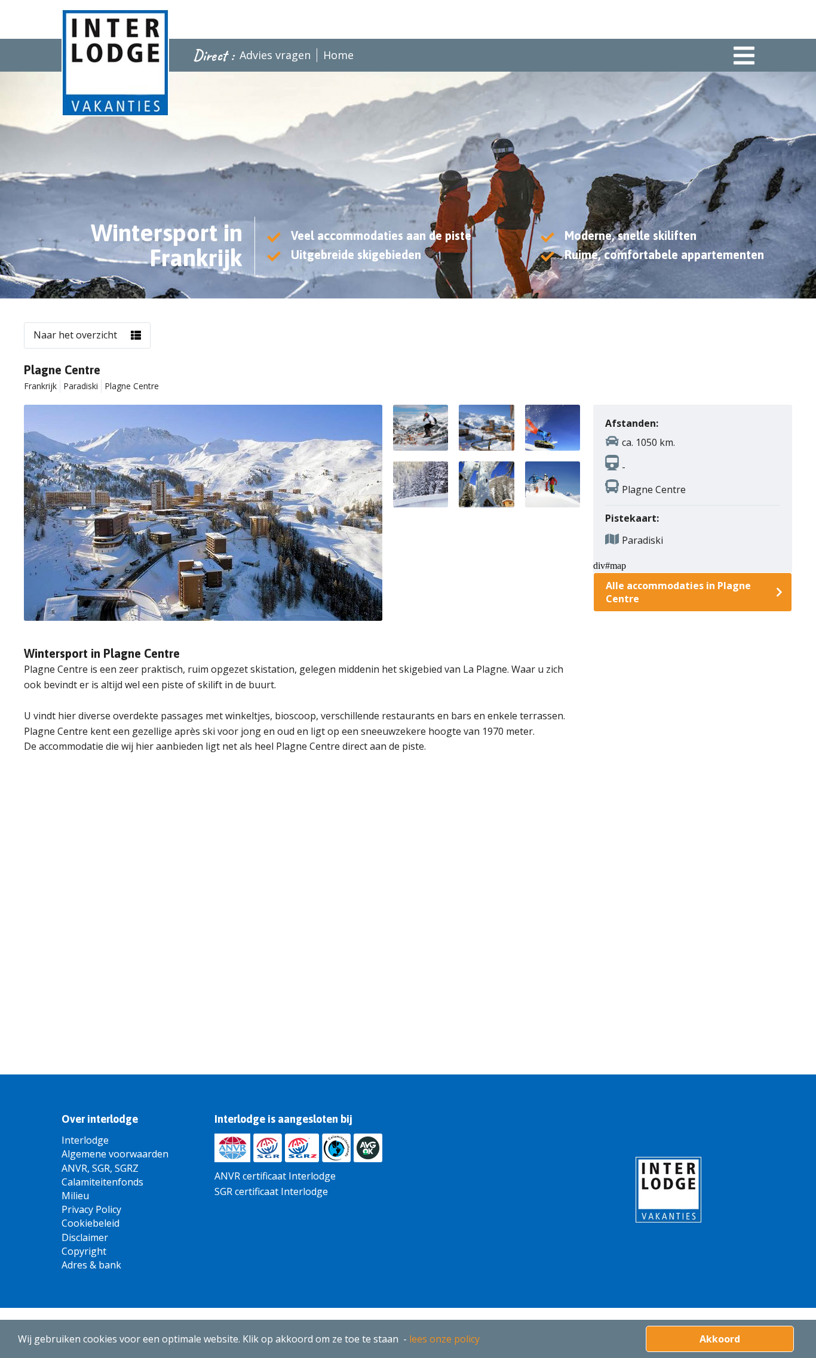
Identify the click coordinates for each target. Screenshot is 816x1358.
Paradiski (80, 386)
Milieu (75, 1195)
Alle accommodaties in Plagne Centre (678, 592)
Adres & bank (91, 1264)
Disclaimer (85, 1237)
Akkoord (720, 1338)
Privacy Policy (91, 1209)
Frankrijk (40, 386)
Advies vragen (275, 55)
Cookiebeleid (90, 1223)
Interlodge (85, 1140)
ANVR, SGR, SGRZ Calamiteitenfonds (102, 1175)
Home (338, 55)
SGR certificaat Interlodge (271, 1191)
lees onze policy (444, 1338)
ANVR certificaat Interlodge (275, 1176)
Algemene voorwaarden (115, 1153)
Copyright (84, 1251)
